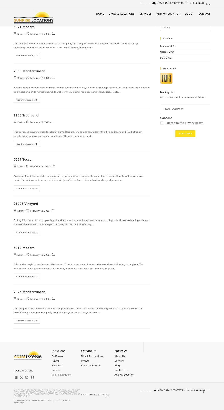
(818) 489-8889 (197, 2)
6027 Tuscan (23, 159)
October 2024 (167, 51)
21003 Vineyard (26, 203)
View (160, 2)
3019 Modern (24, 247)
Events (85, 360)
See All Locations (61, 374)
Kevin (20, 33)
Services (119, 360)
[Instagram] (26, 377)
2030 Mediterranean (30, 70)
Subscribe (185, 134)
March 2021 (166, 57)
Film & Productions (92, 356)
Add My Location (124, 374)
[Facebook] (32, 377)
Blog (208, 4)
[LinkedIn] (16, 377)
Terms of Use (105, 395)
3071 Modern (24, 26)
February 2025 (167, 45)
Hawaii (55, 360)
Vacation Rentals (91, 365)
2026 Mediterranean (30, 291)
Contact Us (120, 370)
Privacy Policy (89, 394)
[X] (21, 377)
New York (57, 365)
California (57, 356)
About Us (119, 356)
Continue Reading (28, 55)
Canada (56, 370)
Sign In (146, 3)
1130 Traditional (26, 115)
